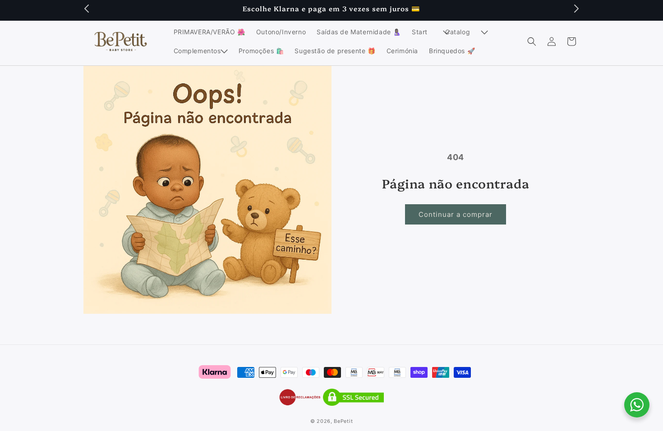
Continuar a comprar (456, 214)
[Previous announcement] (87, 8)
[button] (423, 32)
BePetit (343, 421)
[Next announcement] (576, 8)
